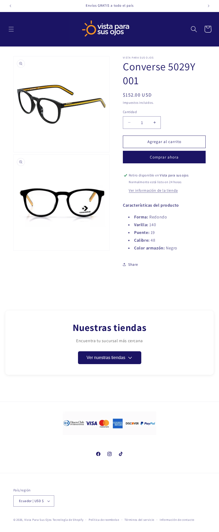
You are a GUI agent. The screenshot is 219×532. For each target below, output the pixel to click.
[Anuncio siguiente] (208, 6)
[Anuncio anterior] (10, 6)
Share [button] (133, 264)
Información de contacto (177, 520)
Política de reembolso (104, 520)
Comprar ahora (164, 157)
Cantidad (130, 112)
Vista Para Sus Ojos (38, 520)
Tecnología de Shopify (68, 520)
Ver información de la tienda (153, 190)
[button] (11, 29)
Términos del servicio (139, 520)
